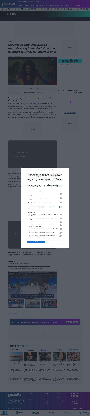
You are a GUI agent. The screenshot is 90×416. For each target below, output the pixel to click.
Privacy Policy (52, 246)
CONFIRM (36, 241)
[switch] (60, 194)
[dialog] (45, 208)
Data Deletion (38, 246)
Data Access (45, 246)
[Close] (66, 170)
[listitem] (45, 191)
